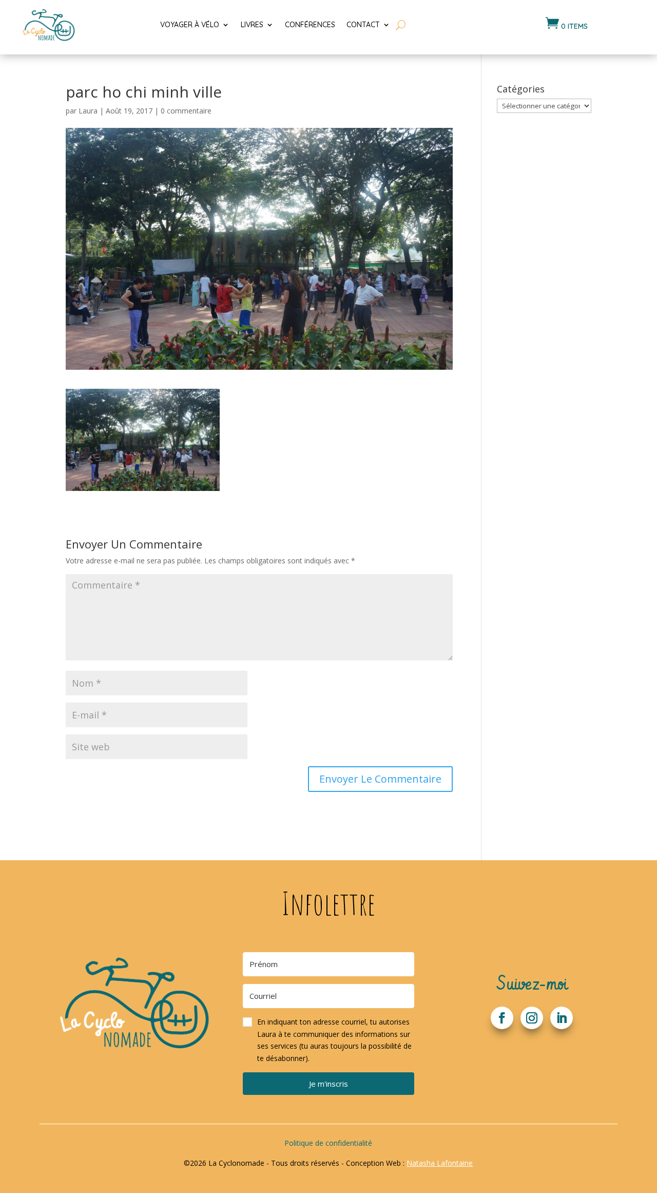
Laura (88, 111)
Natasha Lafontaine (440, 1163)
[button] (328, 1040)
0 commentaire (186, 111)
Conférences (310, 24)
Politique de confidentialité (328, 1143)
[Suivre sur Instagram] (531, 1018)
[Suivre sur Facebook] (502, 1018)
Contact (363, 24)
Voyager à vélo (189, 24)
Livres (252, 24)
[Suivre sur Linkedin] (561, 1018)
